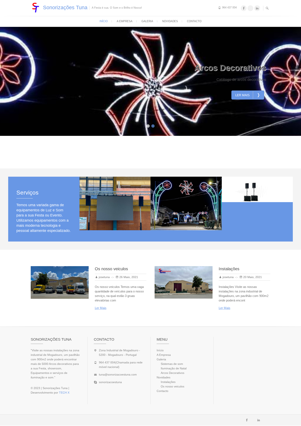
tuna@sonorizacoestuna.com (118, 374)
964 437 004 (229, 7)
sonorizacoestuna (110, 382)
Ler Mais (247, 95)
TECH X (64, 392)
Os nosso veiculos (111, 269)
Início (104, 21)
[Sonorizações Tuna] (36, 7)
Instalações (229, 269)
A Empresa (124, 21)
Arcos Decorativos (230, 67)
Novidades (170, 21)
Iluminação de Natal (174, 368)
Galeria (147, 21)
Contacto (194, 21)
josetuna (104, 277)
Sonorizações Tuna (65, 7)
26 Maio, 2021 (128, 277)
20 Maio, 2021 (252, 277)
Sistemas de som (172, 363)
